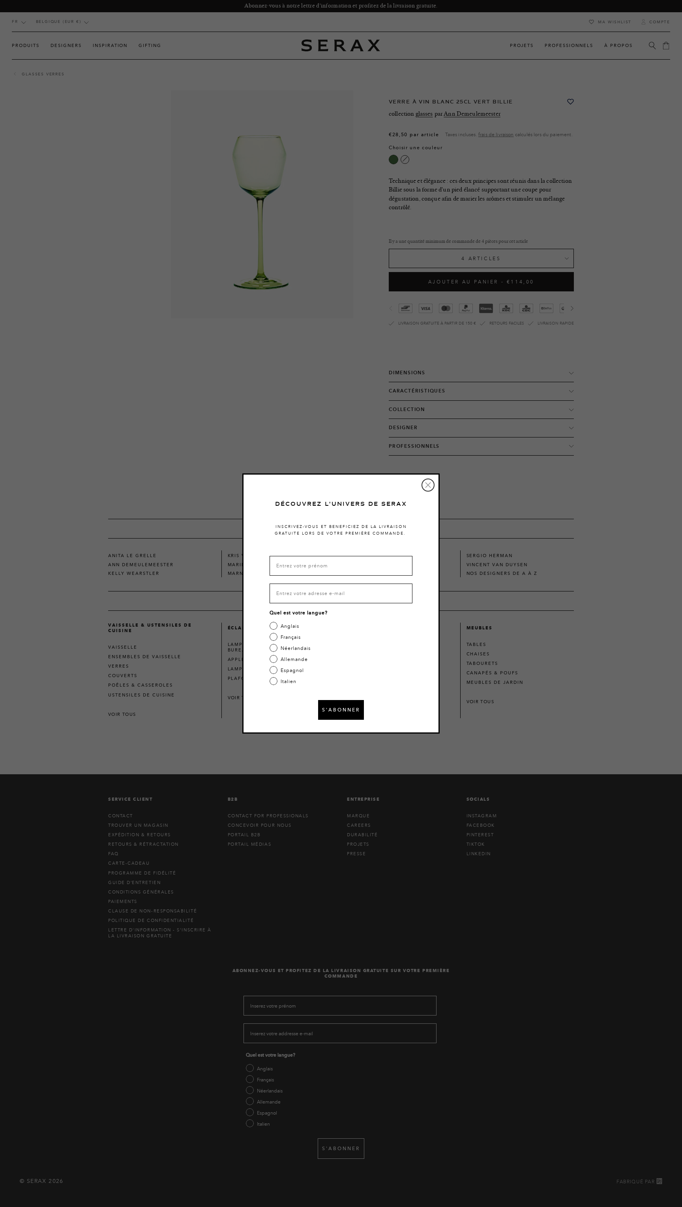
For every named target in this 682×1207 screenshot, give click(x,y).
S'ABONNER (341, 709)
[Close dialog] (428, 485)
